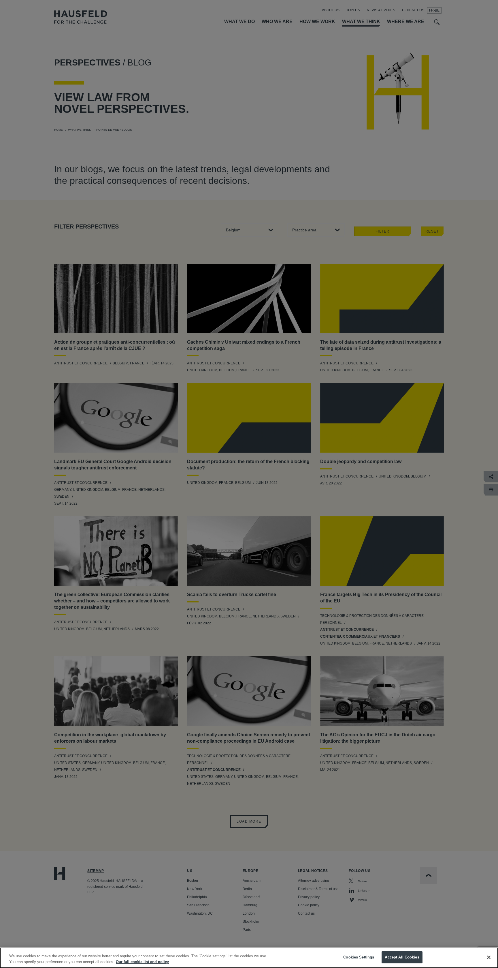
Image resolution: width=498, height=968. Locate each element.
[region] (249, 958)
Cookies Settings (358, 957)
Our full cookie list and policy (142, 962)
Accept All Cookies (402, 957)
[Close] (488, 957)
